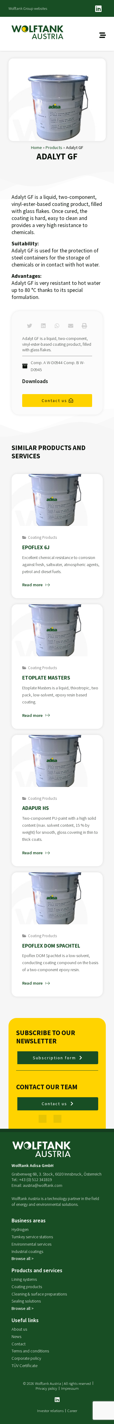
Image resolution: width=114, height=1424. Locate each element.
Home (36, 147)
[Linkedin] (98, 8)
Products (54, 147)
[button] (29, 326)
